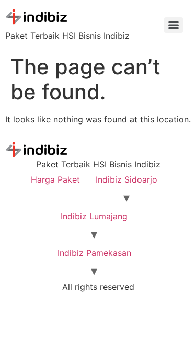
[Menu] (173, 25)
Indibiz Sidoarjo (126, 179)
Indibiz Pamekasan (94, 252)
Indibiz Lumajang (94, 216)
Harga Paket (55, 179)
